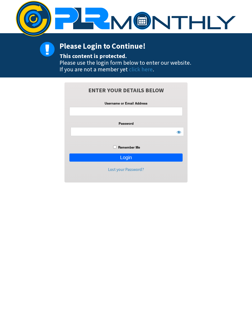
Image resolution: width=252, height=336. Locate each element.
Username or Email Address (126, 103)
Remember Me (128, 147)
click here (141, 69)
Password (126, 123)
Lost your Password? (126, 169)
